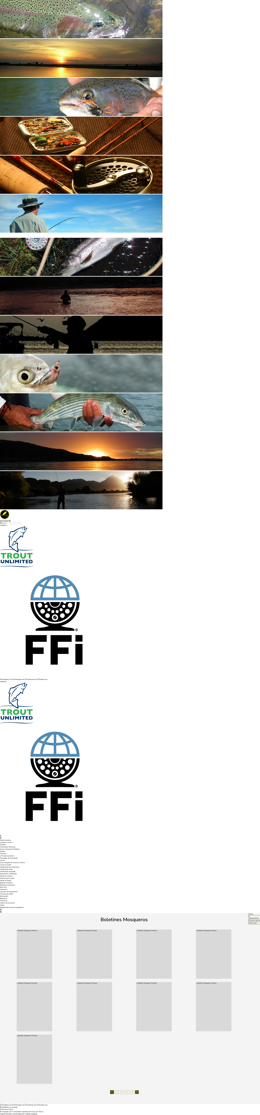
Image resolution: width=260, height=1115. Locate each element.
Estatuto (3, 845)
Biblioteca (3, 898)
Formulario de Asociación (9, 858)
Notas (2, 905)
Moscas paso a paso (7, 878)
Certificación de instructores (9, 867)
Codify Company (31, 1114)
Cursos (2, 860)
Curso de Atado (5, 865)
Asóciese (3, 854)
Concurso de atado (6, 894)
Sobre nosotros (5, 840)
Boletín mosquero (6, 883)
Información (4, 896)
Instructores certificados (8, 874)
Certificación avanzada (7, 871)
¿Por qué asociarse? (7, 856)
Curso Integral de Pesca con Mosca (12, 862)
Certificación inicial (6, 869)
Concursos (3, 889)
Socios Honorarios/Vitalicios (10, 849)
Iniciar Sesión (4, 521)
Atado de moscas (6, 876)
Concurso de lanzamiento (8, 892)
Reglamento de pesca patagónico (12, 907)
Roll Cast (3, 887)
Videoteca (3, 901)
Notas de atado (5, 880)
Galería (2, 851)
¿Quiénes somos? (6, 842)
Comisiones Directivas (7, 847)
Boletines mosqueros (7, 885)
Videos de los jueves (7, 903)
